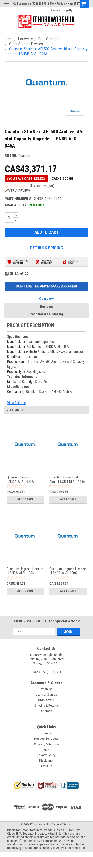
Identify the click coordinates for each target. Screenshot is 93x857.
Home (8, 39)
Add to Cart (25, 499)
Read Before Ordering (46, 314)
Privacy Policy (46, 755)
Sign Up (68, 10)
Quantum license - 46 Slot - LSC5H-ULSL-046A (67, 479)
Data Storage (48, 39)
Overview (46, 299)
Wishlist (46, 689)
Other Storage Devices (26, 44)
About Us (46, 766)
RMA (46, 749)
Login (54, 10)
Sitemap (46, 711)
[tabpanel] (25, 464)
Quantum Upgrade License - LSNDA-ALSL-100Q (67, 571)
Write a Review (17, 191)
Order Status (46, 700)
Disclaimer (46, 760)
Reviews (46, 306)
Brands (46, 733)
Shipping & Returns (46, 705)
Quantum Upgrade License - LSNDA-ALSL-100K (25, 571)
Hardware (25, 39)
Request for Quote (46, 738)
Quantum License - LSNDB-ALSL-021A (20, 479)
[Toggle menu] (6, 6)
